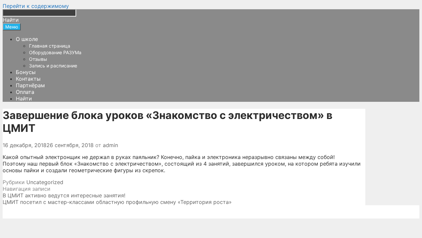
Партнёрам (30, 85)
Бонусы (26, 72)
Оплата (25, 92)
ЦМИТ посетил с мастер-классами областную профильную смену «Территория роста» (117, 202)
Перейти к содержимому (36, 6)
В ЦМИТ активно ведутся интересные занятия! (64, 195)
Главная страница (49, 46)
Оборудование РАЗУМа (55, 52)
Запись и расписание (53, 65)
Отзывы (38, 59)
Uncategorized (44, 182)
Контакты (28, 78)
